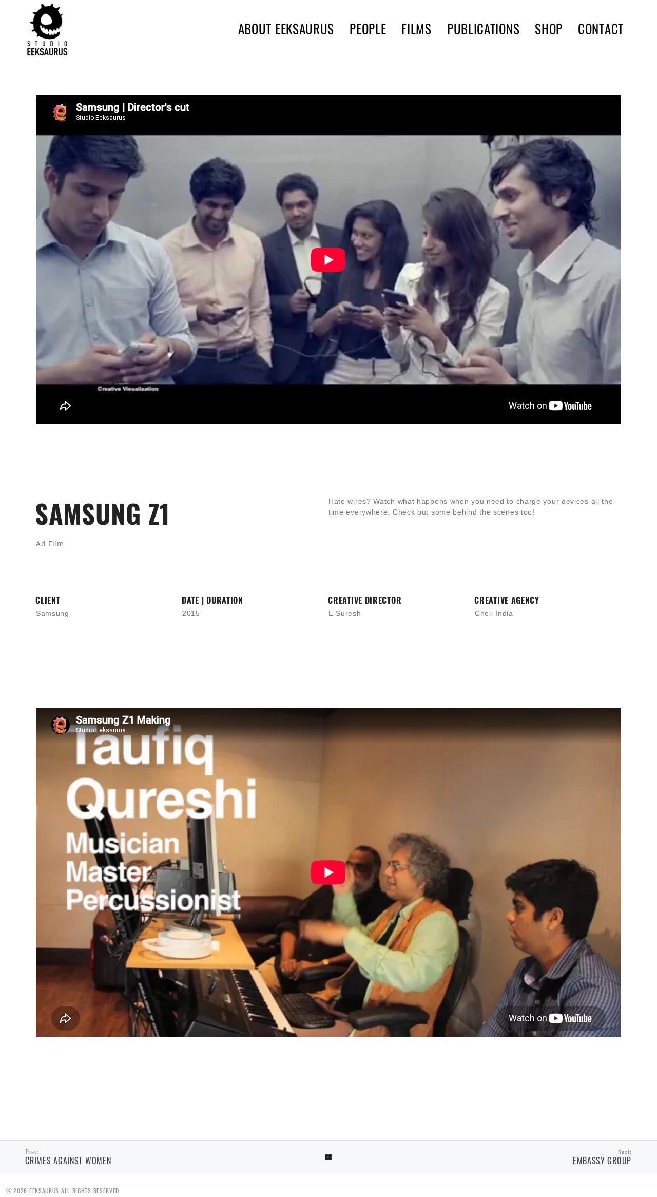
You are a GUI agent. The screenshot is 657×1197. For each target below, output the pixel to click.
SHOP (549, 28)
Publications (483, 28)
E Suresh (344, 613)
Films (416, 28)
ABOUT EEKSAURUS (286, 28)
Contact (601, 28)
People (368, 28)
